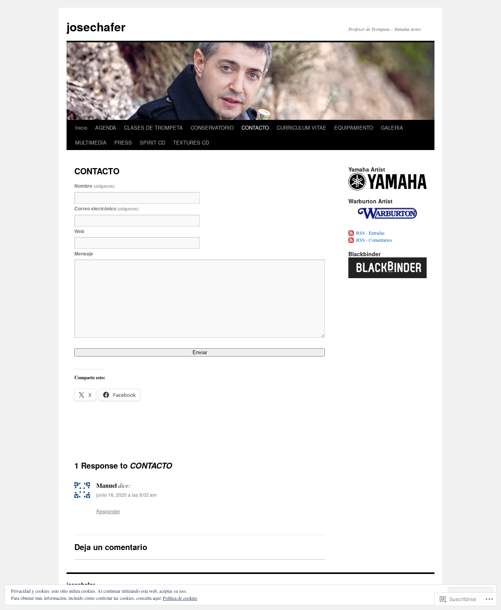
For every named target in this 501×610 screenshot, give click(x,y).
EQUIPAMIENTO (353, 127)
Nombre (94, 185)
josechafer (96, 26)
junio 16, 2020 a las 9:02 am (126, 494)
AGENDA (105, 127)
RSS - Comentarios (374, 240)
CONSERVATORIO (212, 127)
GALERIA (392, 127)
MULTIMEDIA (90, 142)
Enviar (200, 352)
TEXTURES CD (191, 142)
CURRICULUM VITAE (301, 127)
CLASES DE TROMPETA (153, 127)
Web (79, 231)
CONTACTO (255, 127)
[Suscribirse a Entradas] (351, 233)
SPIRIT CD (152, 142)
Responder (108, 511)
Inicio (81, 127)
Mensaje (83, 253)
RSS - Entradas (370, 233)
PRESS (123, 142)
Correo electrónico (106, 208)
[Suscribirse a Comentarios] (351, 240)
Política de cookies (180, 598)
